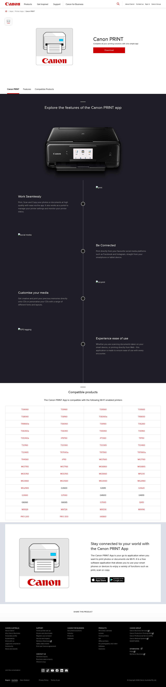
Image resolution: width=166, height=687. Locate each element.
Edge (132, 651)
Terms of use (55, 680)
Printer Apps (19, 11)
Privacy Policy (43, 680)
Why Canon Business (12, 633)
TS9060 (25, 409)
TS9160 (64, 409)
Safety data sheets (42, 644)
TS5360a (25, 438)
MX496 (141, 509)
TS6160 (103, 424)
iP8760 (64, 438)
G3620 (141, 488)
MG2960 (142, 481)
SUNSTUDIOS (134, 641)
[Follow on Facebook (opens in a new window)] (57, 670)
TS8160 (64, 416)
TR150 (141, 438)
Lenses (101, 633)
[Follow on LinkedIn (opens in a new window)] (62, 670)
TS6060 (64, 424)
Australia (15, 680)
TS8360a (103, 416)
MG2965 (25, 488)
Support (56, 4)
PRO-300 (64, 516)
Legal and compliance (12, 644)
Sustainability (10, 638)
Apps (11, 11)
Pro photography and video (108, 644)
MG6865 (141, 466)
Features (27, 89)
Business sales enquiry (44, 659)
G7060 (64, 495)
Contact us (140, 4)
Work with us (9, 641)
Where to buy (41, 662)
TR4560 (25, 459)
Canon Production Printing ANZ (141, 633)
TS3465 (24, 452)
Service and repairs (43, 638)
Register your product (43, 636)
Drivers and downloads (44, 633)
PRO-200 (25, 516)
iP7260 (103, 438)
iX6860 (103, 516)
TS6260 (141, 424)
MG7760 (141, 459)
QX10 (141, 502)
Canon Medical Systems (138, 638)
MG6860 (103, 466)
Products (28, 4)
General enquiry (42, 657)
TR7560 (103, 452)
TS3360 (64, 445)
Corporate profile (11, 636)
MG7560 (103, 459)
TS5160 (141, 431)
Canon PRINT (30, 11)
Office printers (103, 641)
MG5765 (64, 473)
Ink (100, 638)
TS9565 (141, 409)
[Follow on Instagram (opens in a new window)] (43, 670)
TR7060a (64, 452)
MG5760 (25, 473)
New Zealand (24, 680)
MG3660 (25, 481)
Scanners (102, 649)
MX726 (64, 509)
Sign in (147, 4)
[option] (54, 46)
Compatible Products (44, 89)
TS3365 (103, 445)
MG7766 (64, 466)
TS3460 (141, 445)
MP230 (141, 473)
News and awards (11, 649)
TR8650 (141, 416)
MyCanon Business (43, 641)
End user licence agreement (46, 646)
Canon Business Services (139, 631)
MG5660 (103, 473)
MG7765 (25, 466)
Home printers (104, 636)
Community (9, 646)
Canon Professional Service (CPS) (141, 636)
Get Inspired (42, 4)
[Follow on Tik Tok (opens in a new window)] (48, 670)
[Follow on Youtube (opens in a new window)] (52, 670)
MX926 (25, 509)
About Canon (9, 631)
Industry (70, 633)
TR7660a (141, 452)
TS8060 (25, 416)
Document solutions (74, 631)
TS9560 (103, 409)
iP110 (64, 459)
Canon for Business (74, 4)
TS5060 (103, 431)
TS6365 (64, 431)
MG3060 (103, 481)
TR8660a (25, 424)
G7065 (103, 502)
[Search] (118, 4)
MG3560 (64, 481)
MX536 (103, 509)
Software (70, 638)
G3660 (25, 495)
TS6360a (25, 431)
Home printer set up (43, 631)
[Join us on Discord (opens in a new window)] (66, 670)
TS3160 (25, 445)
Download (109, 50)
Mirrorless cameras (105, 631)
